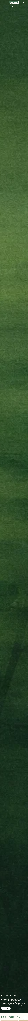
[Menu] (1, 2)
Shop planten (6, 1008)
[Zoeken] (4, 2)
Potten (7, 6)
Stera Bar (23, 6)
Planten (3, 6)
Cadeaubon (17, 6)
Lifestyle (12, 6)
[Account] (23, 2)
